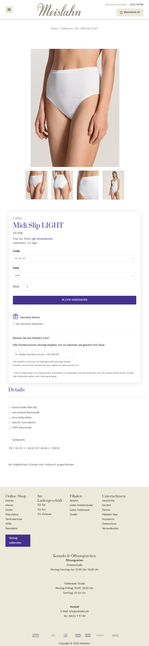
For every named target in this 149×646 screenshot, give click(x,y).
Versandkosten (110, 528)
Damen (9, 501)
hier (131, 373)
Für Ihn (42, 509)
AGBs (8, 524)
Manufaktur (12, 514)
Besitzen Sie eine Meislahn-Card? (59, 341)
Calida (17, 218)
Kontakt (74, 607)
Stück (16, 286)
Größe (16, 251)
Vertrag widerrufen (15, 540)
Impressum (108, 519)
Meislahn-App (110, 514)
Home (54, 28)
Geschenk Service (30, 317)
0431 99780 (137, 5)
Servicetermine (13, 519)
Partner (106, 510)
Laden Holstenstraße (81, 505)
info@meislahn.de (79, 611)
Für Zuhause (44, 514)
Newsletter (11, 528)
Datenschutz (109, 524)
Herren (9, 505)
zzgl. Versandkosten (42, 239)
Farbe (16, 268)
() (132, 12)
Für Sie (41, 505)
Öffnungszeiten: (75, 560)
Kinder (9, 510)
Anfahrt (74, 501)
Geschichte (108, 501)
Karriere (106, 505)
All (76, 28)
